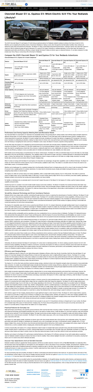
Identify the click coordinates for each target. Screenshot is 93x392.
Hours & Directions (33, 374)
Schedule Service (59, 373)
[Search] (87, 370)
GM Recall (58, 376)
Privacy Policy (26, 387)
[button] (26, 4)
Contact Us (10, 387)
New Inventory (44, 372)
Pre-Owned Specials (45, 376)
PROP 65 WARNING (61, 387)
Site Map (33, 387)
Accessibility (17, 387)
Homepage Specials (33, 372)
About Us (30, 370)
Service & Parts (61, 370)
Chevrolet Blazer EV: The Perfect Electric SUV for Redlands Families (69, 361)
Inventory (44, 370)
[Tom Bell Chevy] (11, 4)
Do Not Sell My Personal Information (46, 387)
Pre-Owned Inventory (45, 373)
